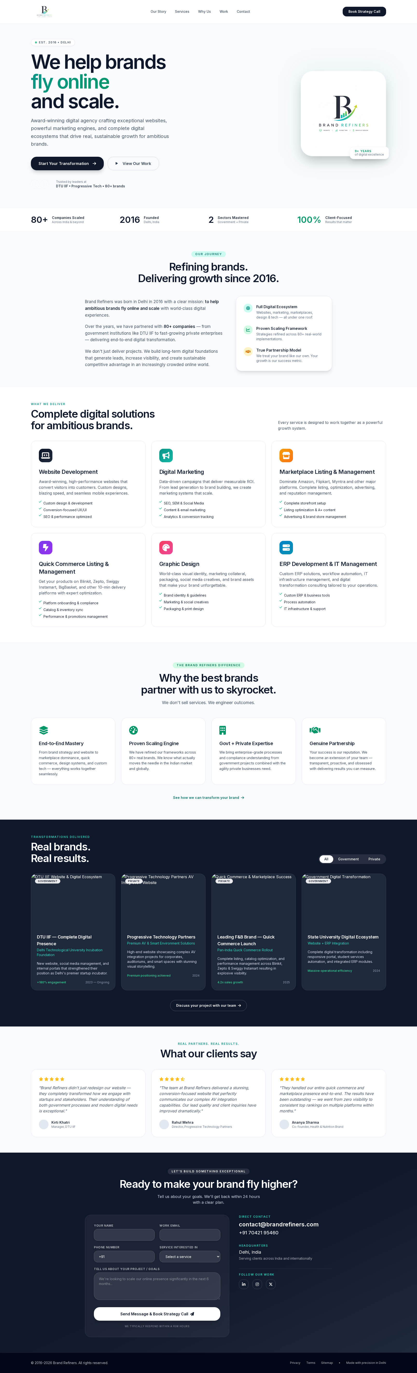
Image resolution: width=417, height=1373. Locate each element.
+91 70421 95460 (258, 1233)
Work (224, 11)
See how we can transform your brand (206, 797)
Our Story (158, 11)
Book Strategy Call (364, 11)
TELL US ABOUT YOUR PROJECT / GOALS (127, 1269)
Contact (243, 11)
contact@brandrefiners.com (279, 1224)
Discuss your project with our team (206, 1005)
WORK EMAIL (170, 1225)
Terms (310, 1363)
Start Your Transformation (64, 163)
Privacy (295, 1363)
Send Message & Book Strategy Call (154, 1314)
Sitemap (327, 1363)
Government (348, 859)
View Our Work (137, 163)
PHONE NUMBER (106, 1247)
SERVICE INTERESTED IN (179, 1247)
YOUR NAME (103, 1225)
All (326, 859)
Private (374, 859)
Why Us (204, 11)
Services (182, 11)
